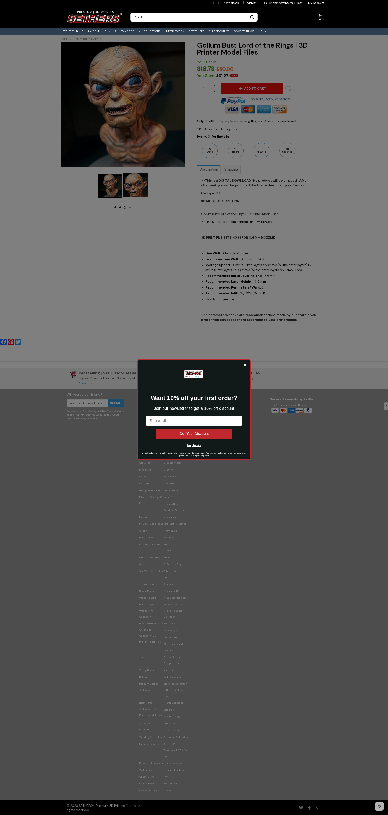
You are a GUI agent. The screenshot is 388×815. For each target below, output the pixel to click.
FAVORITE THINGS (244, 31)
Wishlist (251, 2)
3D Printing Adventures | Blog (282, 2)
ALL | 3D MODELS (124, 31)
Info (261, 31)
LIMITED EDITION (174, 31)
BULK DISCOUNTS (219, 31)
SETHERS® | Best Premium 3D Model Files (86, 31)
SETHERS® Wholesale (226, 2)
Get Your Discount (194, 434)
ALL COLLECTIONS (149, 31)
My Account (316, 2)
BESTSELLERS (196, 31)
